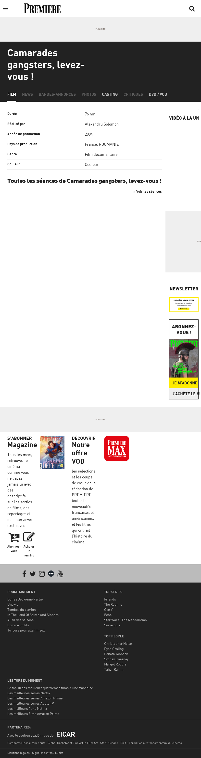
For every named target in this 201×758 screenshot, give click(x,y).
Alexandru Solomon (102, 124)
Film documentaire (101, 154)
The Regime (113, 604)
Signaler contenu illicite (47, 753)
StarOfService (109, 743)
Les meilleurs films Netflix (27, 708)
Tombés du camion (21, 609)
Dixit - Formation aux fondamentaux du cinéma (151, 743)
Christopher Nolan (118, 643)
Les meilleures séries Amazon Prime (35, 698)
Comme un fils (18, 625)
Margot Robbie (115, 664)
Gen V (108, 609)
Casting (110, 94)
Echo (108, 615)
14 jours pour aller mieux (26, 630)
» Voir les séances (147, 191)
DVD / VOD (158, 94)
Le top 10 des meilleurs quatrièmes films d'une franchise (50, 688)
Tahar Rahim (114, 669)
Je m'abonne (184, 382)
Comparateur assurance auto (26, 743)
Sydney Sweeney (116, 659)
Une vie (12, 604)
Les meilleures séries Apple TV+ (31, 703)
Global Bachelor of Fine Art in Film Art (73, 743)
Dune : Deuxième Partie (25, 599)
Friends (110, 599)
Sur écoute (112, 625)
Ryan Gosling (114, 649)
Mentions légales (18, 753)
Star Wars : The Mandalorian (125, 620)
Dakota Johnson (116, 654)
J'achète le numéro (185, 393)
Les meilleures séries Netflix (28, 693)
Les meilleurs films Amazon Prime (33, 713)
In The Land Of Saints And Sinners (33, 615)
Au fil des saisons (20, 620)
